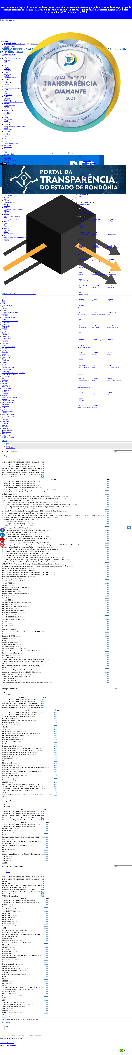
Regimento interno (7, 411)
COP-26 (4, 328)
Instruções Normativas (9, 374)
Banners (4, 309)
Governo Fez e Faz (8, 367)
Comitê (4, 319)
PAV (80, 196)
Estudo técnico (6, 355)
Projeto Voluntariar (8, 402)
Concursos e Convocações (10, 321)
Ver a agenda (86, 176)
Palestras (4, 395)
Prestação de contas (8, 400)
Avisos (4, 307)
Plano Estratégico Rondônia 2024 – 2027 (94, 170)
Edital (4, 350)
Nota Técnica (6, 387)
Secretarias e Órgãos (80, 216)
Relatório (5, 413)
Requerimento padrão (8, 418)
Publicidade (5, 406)
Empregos (82, 185)
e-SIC (85, 209)
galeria (4, 364)
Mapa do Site (126, 220)
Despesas (5, 341)
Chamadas (5, 315)
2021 (3, 300)
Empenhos (5, 352)
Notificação (5, 392)
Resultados (5, 421)
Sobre (80, 158)
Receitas (4, 409)
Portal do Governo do (19, 149)
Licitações (5, 380)
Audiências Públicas (8, 305)
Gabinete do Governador (89, 163)
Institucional (5, 371)
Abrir (42, 462)
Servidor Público (10, 448)
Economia (5, 348)
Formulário (5, 361)
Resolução (5, 419)
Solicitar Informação (84, 204)
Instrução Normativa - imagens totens (13, 373)
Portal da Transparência (85, 213)
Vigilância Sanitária (8, 437)
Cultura (4, 329)
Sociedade (5, 428)
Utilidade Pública (7, 435)
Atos (3, 303)
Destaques (5, 343)
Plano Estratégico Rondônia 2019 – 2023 (94, 167)
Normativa (5, 385)
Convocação (6, 326)
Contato (81, 190)
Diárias (4, 345)
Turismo (4, 433)
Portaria (4, 399)
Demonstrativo (6, 338)
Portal (77, 153)
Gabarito (4, 362)
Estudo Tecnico (6, 357)
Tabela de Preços (7, 430)
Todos (8, 457)
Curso (4, 331)
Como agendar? (87, 178)
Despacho (5, 340)
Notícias (81, 183)
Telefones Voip (23, 1035)
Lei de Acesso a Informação (86, 202)
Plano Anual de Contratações (11, 397)
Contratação (5, 322)
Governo (10, 154)
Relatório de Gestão (8, 414)
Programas (86, 165)
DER (7, 455)
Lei (3, 378)
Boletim (4, 310)
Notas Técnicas (6, 390)
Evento (4, 359)
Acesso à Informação (94, 199)
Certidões (5, 314)
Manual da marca (84, 172)
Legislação (5, 376)
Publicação (5, 404)
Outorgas (5, 393)
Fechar (5, 685)
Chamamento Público (8, 317)
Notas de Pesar (6, 388)
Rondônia (5, 423)
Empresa (8, 445)
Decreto (4, 335)
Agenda (81, 174)
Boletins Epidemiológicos (10, 312)
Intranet (8, 446)
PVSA (4, 407)
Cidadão (8, 443)
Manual (4, 381)
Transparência (6, 432)
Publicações (82, 181)
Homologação (6, 369)
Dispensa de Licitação (8, 347)
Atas (3, 302)
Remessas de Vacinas (8, 416)
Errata (4, 354)
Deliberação (5, 336)
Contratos (5, 324)
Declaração (5, 333)
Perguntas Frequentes (85, 192)
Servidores (5, 426)
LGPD (81, 187)
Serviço (4, 425)
